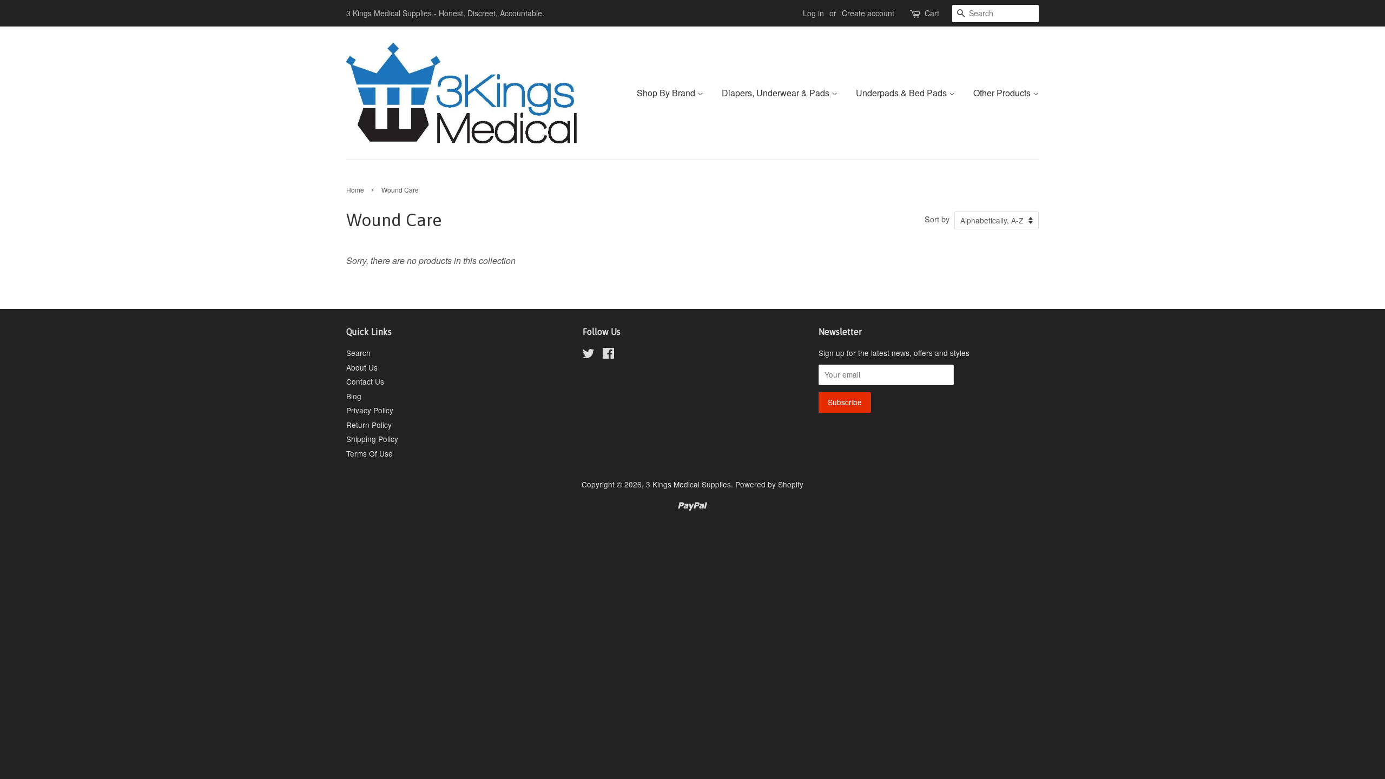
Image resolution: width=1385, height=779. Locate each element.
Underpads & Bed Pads (902, 93)
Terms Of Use (369, 453)
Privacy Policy (369, 410)
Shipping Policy (372, 438)
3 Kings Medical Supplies (688, 484)
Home (355, 189)
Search (358, 352)
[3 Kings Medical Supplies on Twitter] (589, 354)
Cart (932, 13)
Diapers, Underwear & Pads (777, 93)
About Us (362, 367)
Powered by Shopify (769, 484)
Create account (868, 13)
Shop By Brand (667, 93)
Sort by (937, 219)
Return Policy (369, 424)
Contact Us (365, 381)
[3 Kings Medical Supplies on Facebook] (608, 354)
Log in (813, 13)
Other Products (1003, 93)
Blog (353, 396)
